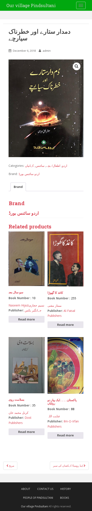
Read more (26, 319)
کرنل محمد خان (18, 413)
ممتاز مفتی (54, 305)
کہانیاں (29, 166)
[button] (76, 66)
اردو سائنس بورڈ (29, 174)
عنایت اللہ (53, 416)
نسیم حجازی (36, 305)
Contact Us (45, 489)
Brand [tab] (18, 187)
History (65, 489)
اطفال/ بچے (53, 166)
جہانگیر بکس (33, 310)
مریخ (11, 465)
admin (47, 51)
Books (64, 498)
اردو (64, 166)
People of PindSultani (38, 498)
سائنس (40, 166)
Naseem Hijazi (19, 305)
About (25, 489)
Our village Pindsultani (31, 5)
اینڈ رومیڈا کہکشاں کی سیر (68, 465)
